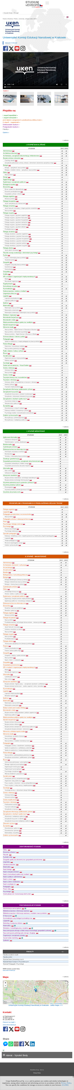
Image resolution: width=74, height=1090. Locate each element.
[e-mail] (16, 1045)
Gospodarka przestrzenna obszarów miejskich (17, 465)
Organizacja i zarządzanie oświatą (14, 935)
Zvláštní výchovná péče (10, 415)
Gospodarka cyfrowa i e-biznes (13, 194)
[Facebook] (21, 1045)
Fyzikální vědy (8, 857)
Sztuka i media (7, 375)
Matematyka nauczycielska (12, 308)
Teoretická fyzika (9, 260)
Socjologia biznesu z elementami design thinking (18, 790)
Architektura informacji (10, 153)
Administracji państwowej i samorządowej (16, 762)
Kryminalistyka (7, 288)
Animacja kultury (9, 370)
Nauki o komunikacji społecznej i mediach (16, 874)
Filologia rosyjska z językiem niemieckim (16, 222)
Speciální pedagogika (9, 533)
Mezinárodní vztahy (9, 320)
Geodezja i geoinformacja (11, 458)
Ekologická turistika (9, 184)
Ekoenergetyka (9, 487)
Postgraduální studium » (11, 127)
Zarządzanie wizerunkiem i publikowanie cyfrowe (18, 757)
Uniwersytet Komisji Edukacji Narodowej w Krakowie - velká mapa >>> (35, 1005)
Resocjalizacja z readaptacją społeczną (16, 420)
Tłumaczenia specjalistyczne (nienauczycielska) (18, 643)
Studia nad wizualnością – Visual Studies (16, 365)
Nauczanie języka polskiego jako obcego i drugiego (19, 933)
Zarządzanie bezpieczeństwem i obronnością (17, 729)
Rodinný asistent (9, 360)
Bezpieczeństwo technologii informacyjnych (17, 480)
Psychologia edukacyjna (11, 531)
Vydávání (6, 940)
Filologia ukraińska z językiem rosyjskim (16, 245)
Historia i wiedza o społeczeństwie (14, 594)
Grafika (5, 274)
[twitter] (11, 50)
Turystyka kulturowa (10, 807)
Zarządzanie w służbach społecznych (15, 399)
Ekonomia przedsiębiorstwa (12, 191)
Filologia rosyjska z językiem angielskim (16, 215)
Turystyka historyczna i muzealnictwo (15, 377)
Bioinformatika (7, 444)
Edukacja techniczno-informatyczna (14, 449)
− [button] (5, 986)
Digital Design (7, 179)
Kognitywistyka (8, 283)
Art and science (8, 570)
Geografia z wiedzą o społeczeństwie (15, 655)
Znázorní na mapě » (9, 1022)
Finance (5, 646)
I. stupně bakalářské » (10, 115)
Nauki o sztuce (8, 879)
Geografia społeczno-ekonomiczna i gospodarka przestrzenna (23, 859)
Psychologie (7, 526)
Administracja (7, 151)
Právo (5, 521)
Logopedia (6, 512)
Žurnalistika (6, 406)
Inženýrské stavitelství (10, 475)
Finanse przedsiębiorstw (11, 648)
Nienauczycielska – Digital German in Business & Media (20, 334)
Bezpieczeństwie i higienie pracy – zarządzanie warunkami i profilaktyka (25, 684)
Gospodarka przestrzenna (11, 665)
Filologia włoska (8, 248)
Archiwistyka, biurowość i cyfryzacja (14, 565)
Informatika (6, 468)
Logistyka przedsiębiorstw (12, 298)
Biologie (5, 165)
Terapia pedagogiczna (11, 540)
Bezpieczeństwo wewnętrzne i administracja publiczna (20, 726)
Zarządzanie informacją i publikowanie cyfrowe (17, 389)
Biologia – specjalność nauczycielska (15, 167)
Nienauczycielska (10, 198)
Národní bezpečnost (9, 325)
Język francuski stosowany (12, 627)
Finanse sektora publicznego (13, 650)
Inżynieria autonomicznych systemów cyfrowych (18, 482)
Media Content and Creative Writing (14, 708)
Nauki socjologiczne (9, 884)
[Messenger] (5, 1045)
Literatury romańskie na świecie (13, 629)
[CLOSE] (65, 1085)
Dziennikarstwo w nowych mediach (14, 408)
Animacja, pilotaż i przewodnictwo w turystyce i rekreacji (20, 382)
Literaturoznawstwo (9, 864)
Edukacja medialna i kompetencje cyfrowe (16, 410)
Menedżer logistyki (10, 695)
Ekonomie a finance (9, 852)
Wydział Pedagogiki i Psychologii (13, 964)
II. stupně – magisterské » (11, 122)
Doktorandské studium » (11, 124)
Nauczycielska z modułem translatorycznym (17, 741)
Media (6, 279)
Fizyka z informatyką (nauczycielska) (15, 257)
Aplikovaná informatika (10, 437)
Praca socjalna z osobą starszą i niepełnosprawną (19, 785)
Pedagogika (7, 339)
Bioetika (5, 572)
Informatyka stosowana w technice (14, 451)
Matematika (7, 305)
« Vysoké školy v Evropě (10, 13)
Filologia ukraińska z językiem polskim (15, 243)
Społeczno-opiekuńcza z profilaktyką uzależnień (18, 748)
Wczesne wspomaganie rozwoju (14, 543)
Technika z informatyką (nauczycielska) (16, 456)
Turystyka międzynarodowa (12, 387)
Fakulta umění (7, 957)
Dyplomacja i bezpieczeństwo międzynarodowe (18, 598)
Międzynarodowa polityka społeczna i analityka (18, 322)
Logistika (6, 296)
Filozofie (6, 854)
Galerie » (6, 91)
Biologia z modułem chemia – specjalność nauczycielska (21, 170)
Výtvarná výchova (10, 797)
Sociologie (6, 363)
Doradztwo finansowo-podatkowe (14, 608)
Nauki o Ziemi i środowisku (11, 881)
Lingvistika (6, 862)
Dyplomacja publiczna (11, 715)
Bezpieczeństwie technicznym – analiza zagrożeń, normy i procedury (24, 686)
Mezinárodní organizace (11, 281)
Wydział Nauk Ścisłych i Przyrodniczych (16, 961)
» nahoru (66, 140)
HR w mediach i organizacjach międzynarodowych (19, 276)
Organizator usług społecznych (13, 780)
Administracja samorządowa (12, 908)
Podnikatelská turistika (11, 804)
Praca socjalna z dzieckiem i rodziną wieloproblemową (20, 783)
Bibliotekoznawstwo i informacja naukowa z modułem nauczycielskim (25, 913)
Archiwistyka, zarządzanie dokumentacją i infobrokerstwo (21, 156)
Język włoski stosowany (11, 250)
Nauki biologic (7, 869)
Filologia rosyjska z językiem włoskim (15, 227)
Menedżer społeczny (10, 610)
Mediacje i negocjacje (10, 315)
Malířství (6, 303)
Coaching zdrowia (10, 160)
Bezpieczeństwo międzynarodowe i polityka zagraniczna (20, 712)
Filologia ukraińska (9, 231)
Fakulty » (6, 129)
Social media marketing (10, 938)
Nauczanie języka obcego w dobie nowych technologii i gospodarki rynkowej (27, 930)
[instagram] (23, 50)
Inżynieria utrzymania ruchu (12, 492)
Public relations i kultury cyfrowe (13, 351)
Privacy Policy (66, 1083)
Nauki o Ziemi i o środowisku (13, 660)
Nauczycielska (9, 174)
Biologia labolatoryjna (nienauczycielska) (16, 579)
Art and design (7, 567)
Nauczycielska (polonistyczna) (13, 348)
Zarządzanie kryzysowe (10, 392)
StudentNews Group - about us (37, 1069)
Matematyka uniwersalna (12, 310)
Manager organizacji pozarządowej (14, 764)
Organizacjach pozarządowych (13, 769)
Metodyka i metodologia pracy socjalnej (15, 928)
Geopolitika (6, 271)
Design (5, 177)
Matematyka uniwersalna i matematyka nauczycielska (20, 312)
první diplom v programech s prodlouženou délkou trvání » (22, 120)
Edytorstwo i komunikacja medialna (14, 346)
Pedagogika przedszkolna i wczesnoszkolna (17, 514)
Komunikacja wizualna (10, 286)
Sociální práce (7, 356)
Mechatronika (8, 454)
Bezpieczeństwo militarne (12, 724)
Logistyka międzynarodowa (12, 693)
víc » (63, 846)
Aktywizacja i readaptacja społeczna (15, 816)
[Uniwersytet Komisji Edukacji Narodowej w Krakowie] (10, 99)
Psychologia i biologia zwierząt (12, 524)
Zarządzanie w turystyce (11, 809)
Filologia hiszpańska (9, 201)
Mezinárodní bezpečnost (11, 317)
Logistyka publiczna (10, 300)
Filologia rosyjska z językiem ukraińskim (16, 224)
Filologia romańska (9, 206)
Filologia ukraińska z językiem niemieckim (16, 241)
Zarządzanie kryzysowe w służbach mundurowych (19, 394)
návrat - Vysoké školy (15, 1054)
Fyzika (5, 255)
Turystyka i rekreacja (9, 380)
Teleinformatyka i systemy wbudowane (15, 442)
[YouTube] (17, 50)
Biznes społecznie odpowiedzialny (14, 189)
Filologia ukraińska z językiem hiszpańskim (17, 238)
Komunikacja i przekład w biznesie (14, 736)
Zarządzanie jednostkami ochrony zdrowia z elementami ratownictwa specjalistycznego (29, 163)
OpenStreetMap (58, 1003)
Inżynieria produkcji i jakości (12, 485)
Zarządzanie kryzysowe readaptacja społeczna (18, 821)
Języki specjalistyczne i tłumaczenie (15, 203)
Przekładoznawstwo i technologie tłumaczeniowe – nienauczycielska (24, 622)
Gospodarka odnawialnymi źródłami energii (17, 463)
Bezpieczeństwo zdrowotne (11, 158)
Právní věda (7, 889)
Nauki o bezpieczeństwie (11, 872)
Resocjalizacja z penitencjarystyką (14, 417)
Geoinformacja (9, 267)
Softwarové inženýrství (11, 439)
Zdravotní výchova (9, 823)
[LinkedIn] (32, 1045)
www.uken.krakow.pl (11, 43)
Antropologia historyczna (11, 591)
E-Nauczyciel (7, 916)
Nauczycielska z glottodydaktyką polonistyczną (18, 755)
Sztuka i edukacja (8, 368)
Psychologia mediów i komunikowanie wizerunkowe (19, 413)
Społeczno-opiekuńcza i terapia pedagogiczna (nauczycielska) (22, 341)
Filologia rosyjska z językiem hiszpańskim (16, 220)
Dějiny (5, 172)
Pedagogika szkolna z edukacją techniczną (16, 519)
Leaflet (51, 1003)
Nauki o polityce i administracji (12, 876)
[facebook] (5, 50)
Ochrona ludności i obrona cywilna (14, 336)
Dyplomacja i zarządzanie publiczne (14, 182)
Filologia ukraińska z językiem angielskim (16, 234)
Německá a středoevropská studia (14, 731)
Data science (8, 470)
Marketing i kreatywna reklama (13, 923)
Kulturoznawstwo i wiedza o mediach (14, 291)
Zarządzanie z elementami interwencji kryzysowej (18, 396)
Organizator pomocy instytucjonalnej (15, 358)
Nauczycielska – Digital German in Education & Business (21, 329)
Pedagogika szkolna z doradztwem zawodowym (18, 745)
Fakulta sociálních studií (10, 955)
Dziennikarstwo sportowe (12, 830)
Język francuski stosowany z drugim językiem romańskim (21, 208)
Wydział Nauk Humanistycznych (13, 959)
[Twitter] (27, 1045)
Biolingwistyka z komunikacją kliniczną (15, 575)
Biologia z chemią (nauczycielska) (14, 584)
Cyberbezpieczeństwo (10, 447)
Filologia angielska (9, 196)
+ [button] (5, 983)
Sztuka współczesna (9, 800)
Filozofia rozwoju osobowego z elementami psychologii (20, 252)
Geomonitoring (9, 269)
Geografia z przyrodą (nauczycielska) (15, 264)
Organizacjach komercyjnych (13, 766)
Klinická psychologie (10, 529)
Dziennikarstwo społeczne (12, 828)
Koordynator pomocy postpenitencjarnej (16, 778)
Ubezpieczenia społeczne (12, 403)
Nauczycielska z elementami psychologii (16, 332)
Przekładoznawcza (10, 229)
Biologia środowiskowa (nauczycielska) (15, 582)
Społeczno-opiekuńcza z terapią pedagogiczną (18, 750)
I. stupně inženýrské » (10, 118)
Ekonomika (6, 187)
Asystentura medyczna (11, 401)
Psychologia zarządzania (12, 771)
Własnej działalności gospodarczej (14, 773)
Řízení (5, 353)
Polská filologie (7, 344)
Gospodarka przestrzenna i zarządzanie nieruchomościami (21, 461)
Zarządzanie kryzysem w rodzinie (14, 818)
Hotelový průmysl (9, 384)
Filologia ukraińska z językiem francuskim (16, 236)
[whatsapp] (10, 1045)
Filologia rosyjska (8, 213)
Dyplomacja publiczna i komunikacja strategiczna (18, 601)
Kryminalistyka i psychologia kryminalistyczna (17, 918)
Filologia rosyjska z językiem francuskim (16, 217)
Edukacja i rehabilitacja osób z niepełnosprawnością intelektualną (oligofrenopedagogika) (29, 536)
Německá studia (8, 327)
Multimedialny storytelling (12, 833)
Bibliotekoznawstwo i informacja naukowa (16, 911)
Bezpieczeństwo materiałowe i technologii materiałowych (20, 477)
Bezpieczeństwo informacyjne (13, 722)
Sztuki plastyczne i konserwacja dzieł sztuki (17, 894)
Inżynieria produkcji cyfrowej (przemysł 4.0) (17, 489)
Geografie (6, 262)
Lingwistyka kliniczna (9, 293)
